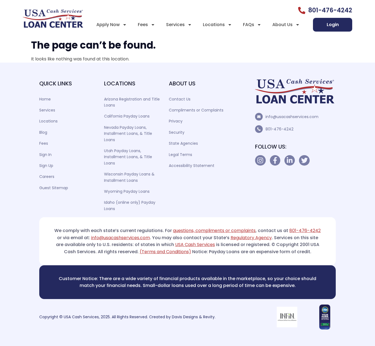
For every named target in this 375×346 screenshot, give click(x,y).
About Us (282, 24)
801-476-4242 (279, 129)
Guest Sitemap (53, 188)
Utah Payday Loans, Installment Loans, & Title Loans (128, 157)
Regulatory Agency (251, 238)
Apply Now (108, 24)
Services (175, 24)
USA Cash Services (195, 244)
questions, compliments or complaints (214, 230)
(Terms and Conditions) (165, 252)
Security (176, 132)
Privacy (176, 121)
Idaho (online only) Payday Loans (129, 205)
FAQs (248, 24)
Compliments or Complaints (196, 110)
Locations (214, 24)
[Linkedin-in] (289, 160)
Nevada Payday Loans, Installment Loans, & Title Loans (128, 134)
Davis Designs (185, 317)
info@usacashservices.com (291, 116)
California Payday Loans (127, 116)
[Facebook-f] (275, 160)
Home (45, 99)
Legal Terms (180, 154)
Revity (209, 317)
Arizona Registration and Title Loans (132, 102)
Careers (46, 176)
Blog (43, 132)
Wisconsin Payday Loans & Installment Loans (129, 177)
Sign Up (46, 165)
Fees (143, 24)
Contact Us (180, 99)
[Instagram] (260, 160)
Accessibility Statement (191, 165)
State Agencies (183, 143)
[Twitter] (304, 160)
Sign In (45, 154)
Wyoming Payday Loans (127, 191)
